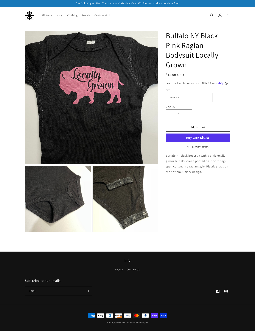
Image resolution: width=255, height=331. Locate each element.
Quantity (170, 106)
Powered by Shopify (139, 322)
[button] (212, 15)
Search (119, 269)
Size (168, 90)
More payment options (197, 146)
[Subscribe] (88, 291)
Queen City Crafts (122, 322)
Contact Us (133, 269)
